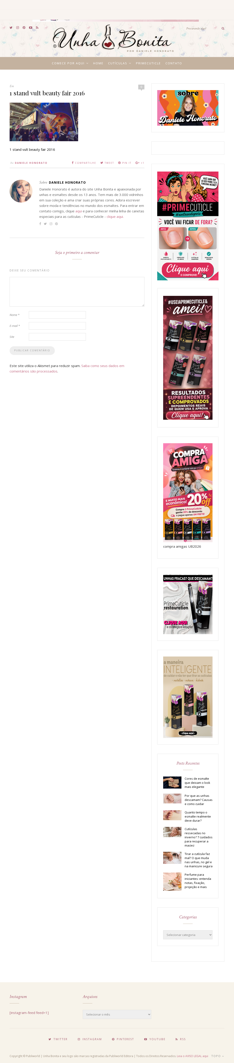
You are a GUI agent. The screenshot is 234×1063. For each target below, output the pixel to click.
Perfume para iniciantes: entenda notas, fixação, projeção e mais (198, 881)
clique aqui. (115, 216)
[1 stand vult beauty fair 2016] (44, 140)
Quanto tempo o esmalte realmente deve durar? (198, 816)
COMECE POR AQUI (68, 63)
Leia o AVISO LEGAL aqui (192, 1056)
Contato (173, 63)
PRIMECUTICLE (148, 63)
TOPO (216, 1056)
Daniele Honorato (31, 162)
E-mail (15, 326)
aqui (78, 211)
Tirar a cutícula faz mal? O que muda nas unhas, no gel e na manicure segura (199, 860)
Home (98, 63)
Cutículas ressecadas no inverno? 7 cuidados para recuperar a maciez (199, 837)
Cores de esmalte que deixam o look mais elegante (197, 782)
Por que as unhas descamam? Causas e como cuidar (199, 800)
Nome (14, 315)
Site (12, 337)
